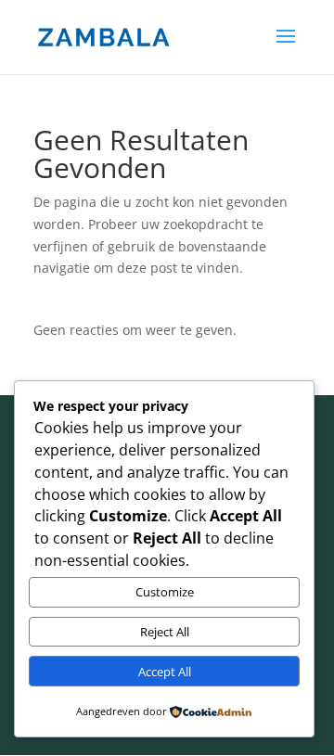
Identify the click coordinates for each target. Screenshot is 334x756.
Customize (164, 591)
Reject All (164, 631)
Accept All (164, 671)
